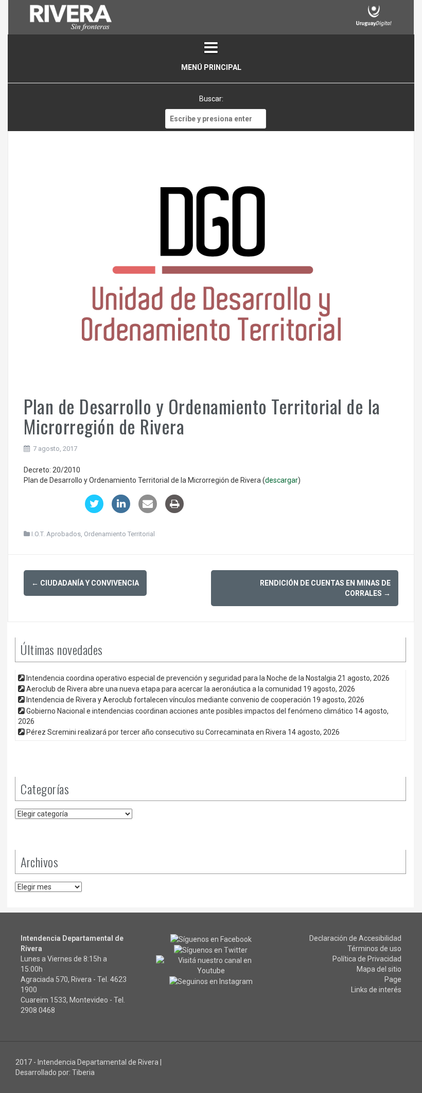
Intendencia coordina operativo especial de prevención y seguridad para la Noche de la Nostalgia (181, 678)
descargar (281, 480)
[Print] (174, 510)
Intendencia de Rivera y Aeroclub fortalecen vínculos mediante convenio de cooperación (168, 700)
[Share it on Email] (147, 510)
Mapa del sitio (379, 969)
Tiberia (83, 1072)
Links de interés (376, 990)
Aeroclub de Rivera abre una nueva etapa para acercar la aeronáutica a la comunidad (164, 689)
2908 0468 (38, 1010)
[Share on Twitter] (94, 510)
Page (392, 979)
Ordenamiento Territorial (119, 534)
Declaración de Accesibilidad (355, 938)
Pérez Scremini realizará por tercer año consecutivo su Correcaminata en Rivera (156, 732)
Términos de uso (374, 948)
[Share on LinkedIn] (121, 510)
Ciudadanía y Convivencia (85, 583)
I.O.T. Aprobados (56, 534)
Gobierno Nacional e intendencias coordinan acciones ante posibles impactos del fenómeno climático (189, 711)
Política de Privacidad (366, 959)
